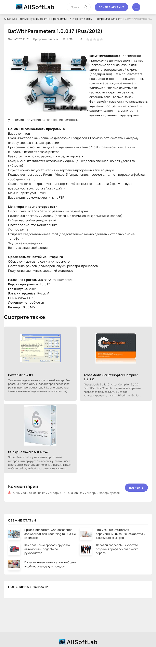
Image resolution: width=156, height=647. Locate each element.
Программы (59, 19)
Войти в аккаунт (111, 7)
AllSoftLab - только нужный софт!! (26, 19)
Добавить (136, 487)
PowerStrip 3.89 (20, 375)
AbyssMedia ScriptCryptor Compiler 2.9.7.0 (111, 377)
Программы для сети (108, 19)
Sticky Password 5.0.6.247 (28, 452)
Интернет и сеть (80, 19)
